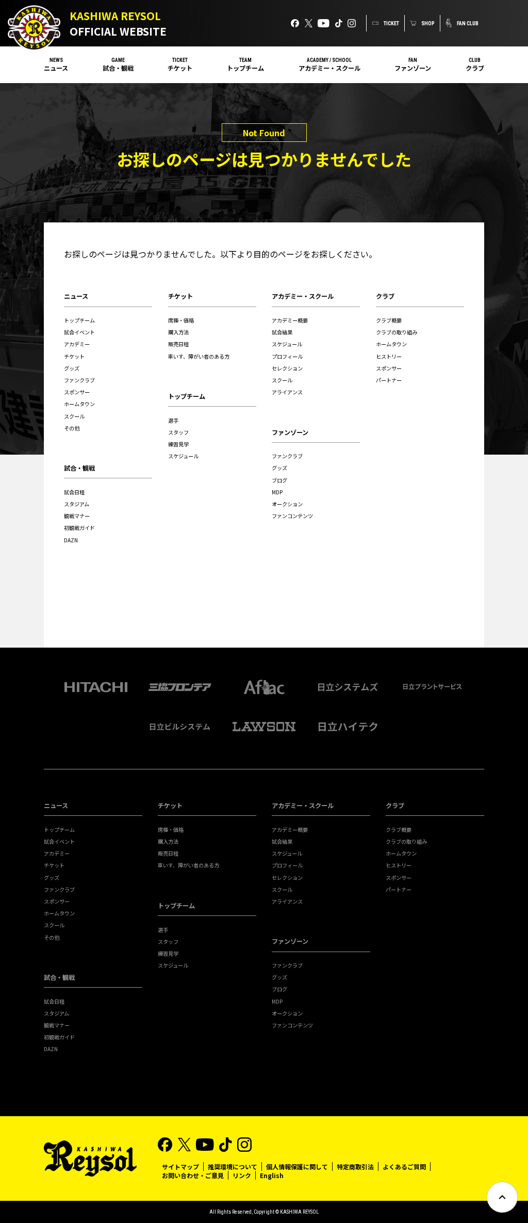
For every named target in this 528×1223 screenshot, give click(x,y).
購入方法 (178, 332)
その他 (71, 428)
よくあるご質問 (404, 1166)
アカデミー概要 (290, 320)
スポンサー (77, 392)
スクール (74, 416)
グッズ (71, 368)
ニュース (56, 68)
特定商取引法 (355, 1166)
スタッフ (178, 432)
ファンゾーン (412, 68)
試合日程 (74, 492)
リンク (242, 1175)
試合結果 (282, 332)
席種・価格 (181, 320)
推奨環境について (232, 1166)
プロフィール (287, 356)
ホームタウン (79, 404)
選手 (173, 420)
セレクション (287, 368)
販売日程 (178, 344)
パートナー (389, 380)
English (272, 1175)
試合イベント (79, 332)
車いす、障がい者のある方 (198, 356)
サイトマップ (180, 1166)
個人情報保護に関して (297, 1166)
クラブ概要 (389, 320)
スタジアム (76, 504)
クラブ (475, 68)
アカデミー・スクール (329, 68)
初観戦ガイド (79, 528)
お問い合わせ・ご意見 (193, 1175)
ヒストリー (389, 356)
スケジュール (183, 456)
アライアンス (287, 392)
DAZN (71, 540)
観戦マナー (77, 516)
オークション (287, 504)
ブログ (279, 480)
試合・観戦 (118, 68)
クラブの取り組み (396, 332)
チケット (180, 68)
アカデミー (77, 344)
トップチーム (245, 68)
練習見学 (178, 444)
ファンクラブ (79, 380)
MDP (277, 492)
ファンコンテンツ (292, 516)
